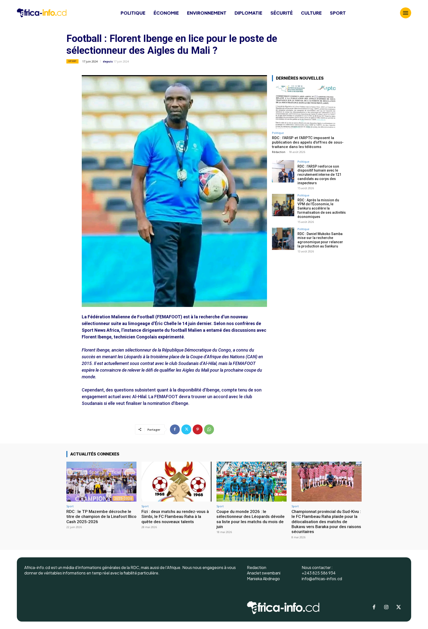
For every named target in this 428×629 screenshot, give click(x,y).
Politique (278, 132)
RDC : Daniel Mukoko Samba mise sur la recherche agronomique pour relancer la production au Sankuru (320, 240)
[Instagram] (386, 607)
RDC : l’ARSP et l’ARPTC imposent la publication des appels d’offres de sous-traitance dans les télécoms (308, 142)
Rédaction (278, 152)
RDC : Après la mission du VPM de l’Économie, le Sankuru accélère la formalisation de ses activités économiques (321, 208)
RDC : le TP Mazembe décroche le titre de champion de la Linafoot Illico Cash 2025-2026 (101, 516)
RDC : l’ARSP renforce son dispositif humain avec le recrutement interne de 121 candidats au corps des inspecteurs (319, 174)
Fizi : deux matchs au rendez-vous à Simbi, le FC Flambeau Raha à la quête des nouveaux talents (175, 516)
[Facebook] (175, 429)
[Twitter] (186, 429)
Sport (72, 61)
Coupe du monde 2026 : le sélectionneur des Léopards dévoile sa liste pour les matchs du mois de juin (250, 519)
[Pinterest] (198, 429)
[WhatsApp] (209, 429)
